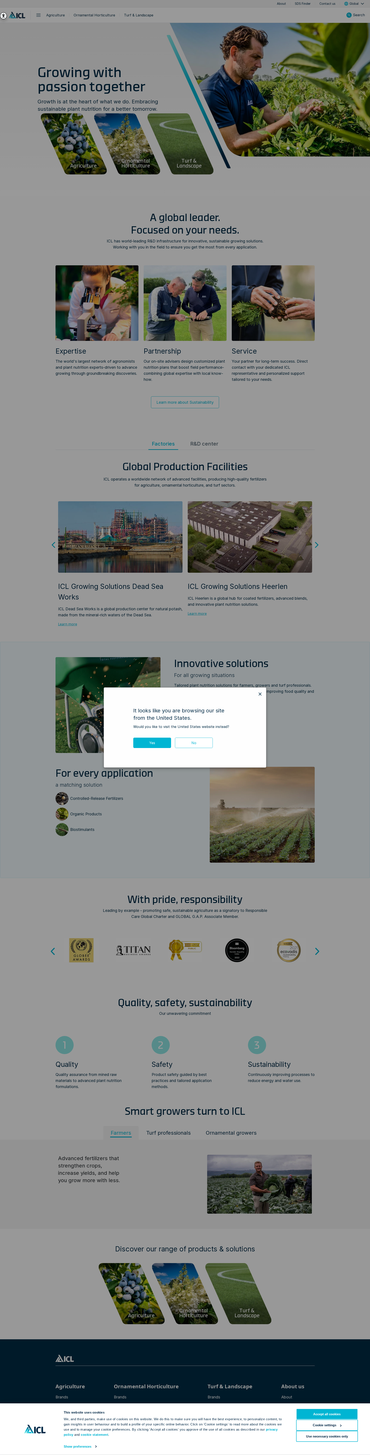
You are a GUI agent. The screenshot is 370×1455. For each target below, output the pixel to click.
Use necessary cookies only (327, 1436)
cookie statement (94, 1434)
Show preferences (78, 1446)
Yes (152, 743)
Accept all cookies (327, 1414)
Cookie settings (324, 1425)
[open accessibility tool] (3, 15)
